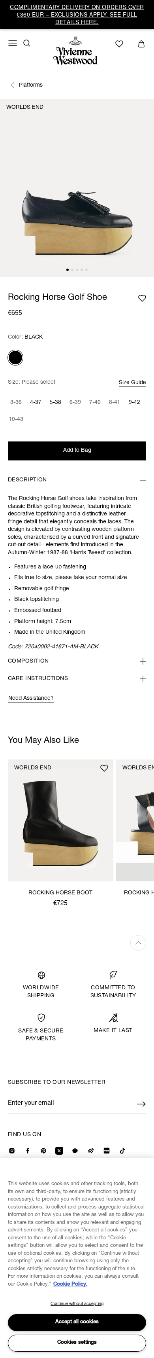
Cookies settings (77, 1342)
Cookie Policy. (70, 1284)
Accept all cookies (77, 1322)
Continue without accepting (77, 1304)
